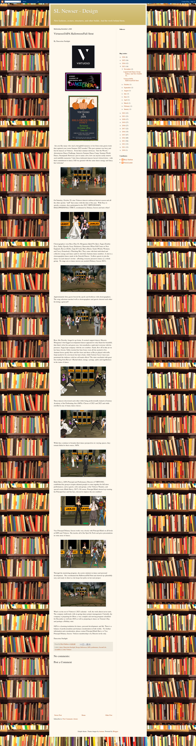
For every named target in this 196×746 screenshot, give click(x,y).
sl (61, 649)
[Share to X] (85, 644)
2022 (124, 113)
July (125, 94)
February (127, 106)
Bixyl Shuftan (128, 160)
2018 (124, 125)
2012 (124, 144)
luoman (101, 731)
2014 (124, 138)
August (126, 90)
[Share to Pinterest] (89, 644)
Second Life (102, 647)
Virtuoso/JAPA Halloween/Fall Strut (131, 80)
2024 (124, 63)
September (127, 87)
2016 (124, 132)
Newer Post (58, 715)
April (126, 100)
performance (94, 647)
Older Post (108, 715)
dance (61, 647)
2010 (124, 150)
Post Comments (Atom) (70, 719)
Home (84, 715)
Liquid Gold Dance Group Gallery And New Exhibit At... (133, 74)
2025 (124, 60)
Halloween (83, 647)
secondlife (58, 649)
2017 (124, 128)
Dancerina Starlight (69, 647)
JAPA (89, 647)
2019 (124, 122)
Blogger (115, 731)
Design (78, 647)
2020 (124, 119)
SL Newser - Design (76, 10)
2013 (124, 141)
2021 (124, 116)
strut (64, 649)
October (127, 84)
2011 (124, 147)
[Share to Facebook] (87, 644)
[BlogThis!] (83, 644)
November (127, 69)
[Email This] (81, 644)
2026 (124, 57)
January (126, 109)
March (126, 103)
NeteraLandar (128, 163)
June (125, 97)
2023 (124, 66)
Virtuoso (68, 649)
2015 (124, 135)
